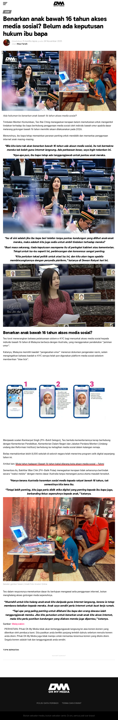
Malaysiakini (18, 624)
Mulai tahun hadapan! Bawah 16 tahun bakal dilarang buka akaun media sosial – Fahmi (60, 463)
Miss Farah (22, 44)
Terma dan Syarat (71, 703)
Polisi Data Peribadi (47, 703)
